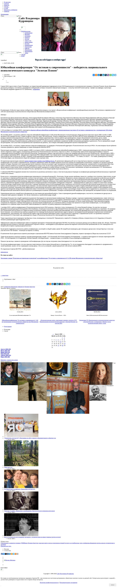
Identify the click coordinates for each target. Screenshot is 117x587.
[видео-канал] (2, 55)
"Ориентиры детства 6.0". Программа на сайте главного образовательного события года (30, 438)
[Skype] (113, 75)
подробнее (36, 89)
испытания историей (58, 543)
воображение (28, 33)
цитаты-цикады (101, 543)
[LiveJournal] (106, 75)
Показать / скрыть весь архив (9, 360)
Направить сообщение (10, 10)
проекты (27, 37)
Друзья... (6, 6)
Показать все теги (6, 546)
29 (62, 345)
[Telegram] (115, 75)
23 (64, 343)
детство (27, 39)
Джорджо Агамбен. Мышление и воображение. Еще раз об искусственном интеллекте (29, 511)
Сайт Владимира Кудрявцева (65, 573)
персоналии (28, 46)
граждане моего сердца (45, 543)
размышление (29, 45)
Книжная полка (25, 31)
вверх (112, 585)
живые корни (28, 42)
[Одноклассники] (96, 75)
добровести (21, 286)
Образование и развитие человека (11, 543)
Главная (6, 3)
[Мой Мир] (98, 75)
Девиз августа (8, 467)
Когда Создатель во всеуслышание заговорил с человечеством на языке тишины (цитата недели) (32, 537)
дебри (26, 53)
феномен (27, 34)
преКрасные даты (77, 543)
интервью (27, 36)
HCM (22, 56)
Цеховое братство (30, 286)
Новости (6, 5)
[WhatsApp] (110, 75)
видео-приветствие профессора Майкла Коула (39, 161)
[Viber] (108, 75)
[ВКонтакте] (94, 75)
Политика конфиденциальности (49, 582)
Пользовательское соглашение (68, 582)
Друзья (23, 54)
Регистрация (7, 326)
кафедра (27, 48)
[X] (101, 75)
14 (60, 341)
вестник (27, 43)
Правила (6, 11)
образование (28, 50)
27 (58, 345)
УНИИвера (24, 543)
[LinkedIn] (103, 75)
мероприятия (28, 51)
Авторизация (4, 14)
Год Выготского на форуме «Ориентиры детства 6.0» (19, 489)
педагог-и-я (68, 543)
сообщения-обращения (10, 286)
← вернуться (4, 275)
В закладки (7, 2)
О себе (6, 8)
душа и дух (28, 40)
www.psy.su (4, 252)
